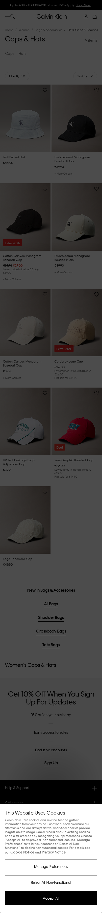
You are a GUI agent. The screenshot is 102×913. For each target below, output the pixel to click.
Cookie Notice (22, 852)
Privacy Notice (54, 852)
